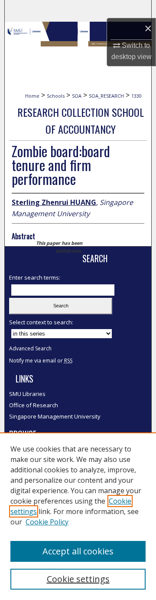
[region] (78, 516)
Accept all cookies (78, 551)
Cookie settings (78, 579)
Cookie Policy (47, 522)
